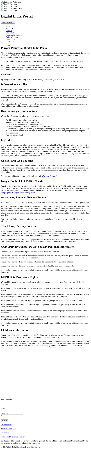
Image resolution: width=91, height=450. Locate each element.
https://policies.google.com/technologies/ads (18, 193)
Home (8, 26)
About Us (9, 29)
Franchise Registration (14, 35)
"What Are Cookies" (49, 176)
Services (9, 31)
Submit (4, 421)
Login (8, 45)
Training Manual (12, 37)
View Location (7, 399)
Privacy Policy (11, 39)
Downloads (10, 33)
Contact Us (10, 41)
